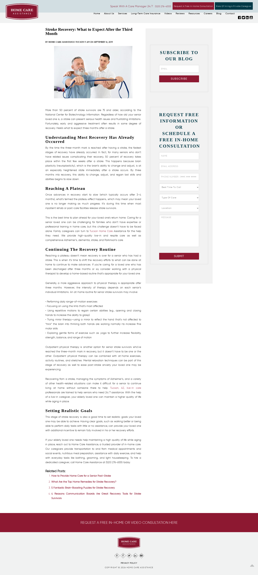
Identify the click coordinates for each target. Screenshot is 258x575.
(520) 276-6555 (163, 6)
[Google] (117, 555)
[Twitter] (129, 555)
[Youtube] (141, 555)
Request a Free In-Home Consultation (193, 6)
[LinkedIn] (135, 555)
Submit (179, 256)
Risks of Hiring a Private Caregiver (234, 6)
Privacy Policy (129, 563)
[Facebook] (123, 555)
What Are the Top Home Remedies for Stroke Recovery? (83, 481)
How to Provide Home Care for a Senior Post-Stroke (81, 475)
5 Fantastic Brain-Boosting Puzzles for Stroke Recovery (83, 487)
